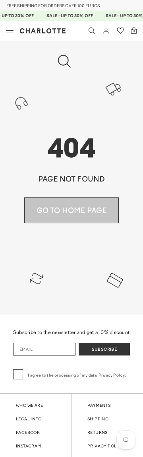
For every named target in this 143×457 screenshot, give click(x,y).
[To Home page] (43, 30)
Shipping (97, 419)
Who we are (29, 406)
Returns (97, 433)
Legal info (28, 419)
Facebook (28, 433)
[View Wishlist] (120, 30)
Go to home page (72, 211)
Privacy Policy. (112, 376)
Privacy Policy (105, 446)
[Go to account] (106, 30)
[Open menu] (10, 30)
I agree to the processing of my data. (77, 375)
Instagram (28, 446)
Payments (98, 406)
